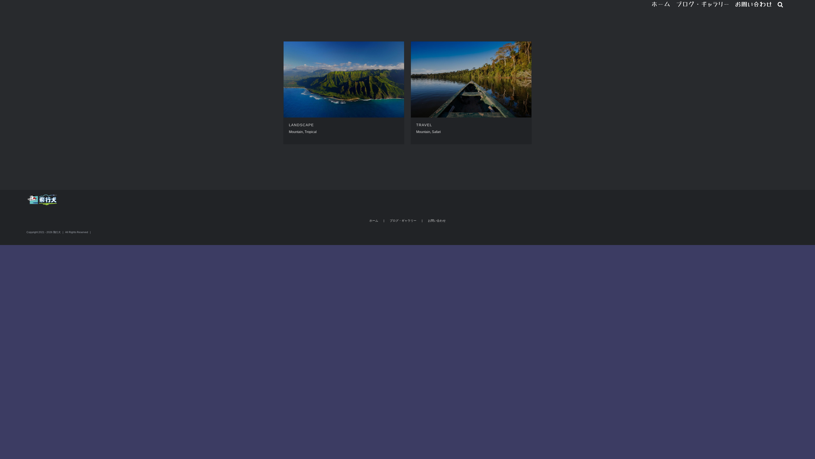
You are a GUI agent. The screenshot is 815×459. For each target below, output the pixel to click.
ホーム (373, 220)
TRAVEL (424, 125)
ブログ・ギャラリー (403, 220)
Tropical (311, 132)
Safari (436, 132)
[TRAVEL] (471, 79)
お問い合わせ (437, 220)
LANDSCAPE (301, 125)
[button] (780, 4)
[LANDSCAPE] (344, 79)
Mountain (296, 132)
